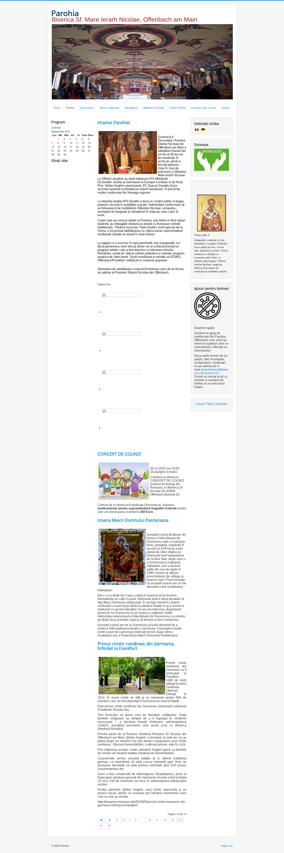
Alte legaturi (131, 107)
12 (164, 820)
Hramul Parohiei (114, 122)
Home (57, 107)
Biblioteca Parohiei (153, 107)
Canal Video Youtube (211, 404)
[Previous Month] (55, 128)
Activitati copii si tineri (203, 107)
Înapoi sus (227, 845)
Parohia (70, 107)
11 (157, 820)
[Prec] (110, 820)
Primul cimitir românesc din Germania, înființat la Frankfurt (136, 646)
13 (172, 820)
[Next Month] (60, 128)
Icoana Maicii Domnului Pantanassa (133, 520)
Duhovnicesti (87, 107)
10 (149, 820)
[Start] (102, 820)
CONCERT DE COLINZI (119, 454)
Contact (225, 107)
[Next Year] (57, 128)
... (142, 820)
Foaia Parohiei (178, 107)
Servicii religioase (109, 107)
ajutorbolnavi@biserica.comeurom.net (211, 371)
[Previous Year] (52, 128)
